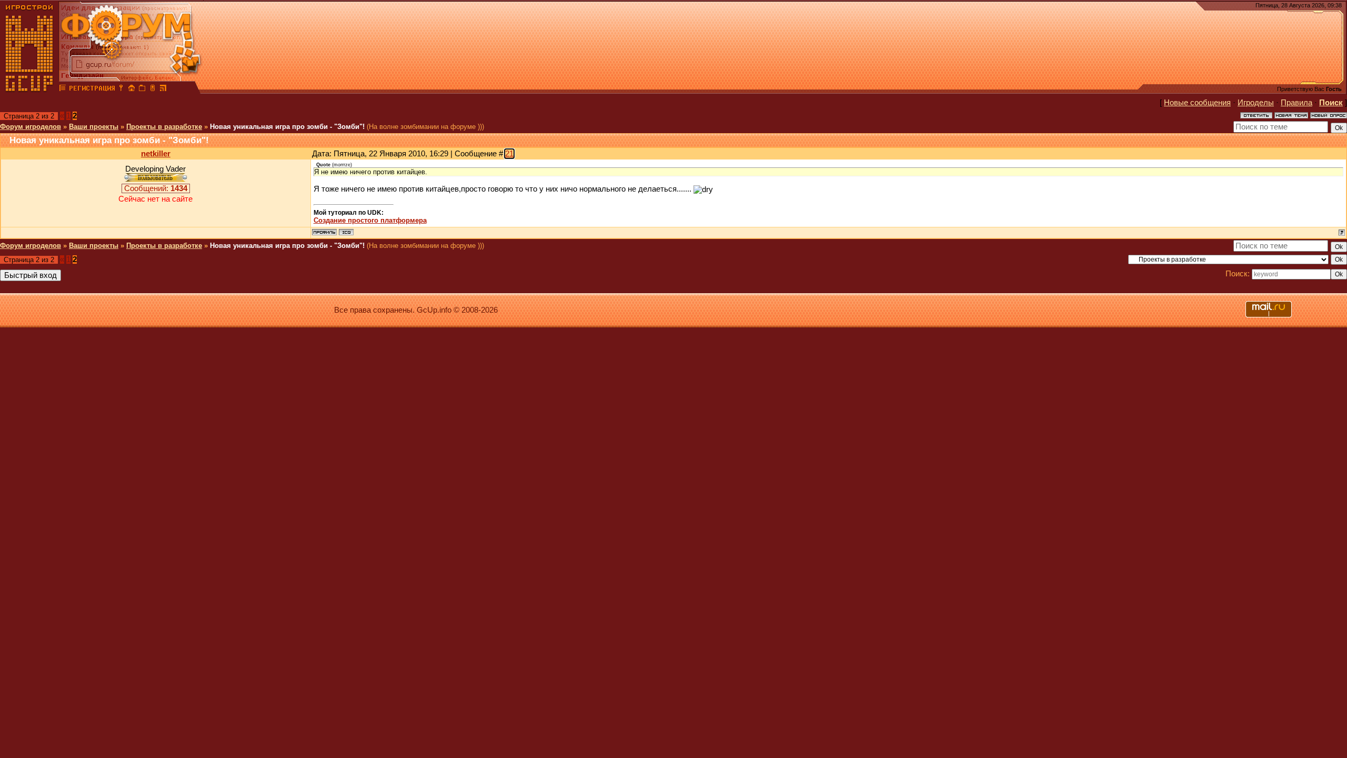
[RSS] (163, 89)
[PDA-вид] (152, 89)
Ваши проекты (93, 127)
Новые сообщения (1197, 102)
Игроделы (1256, 102)
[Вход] (121, 89)
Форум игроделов (30, 127)
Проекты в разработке (164, 127)
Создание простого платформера (370, 220)
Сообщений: (155, 188)
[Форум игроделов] (62, 89)
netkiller (155, 153)
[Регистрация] (92, 89)
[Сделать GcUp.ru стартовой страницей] (131, 89)
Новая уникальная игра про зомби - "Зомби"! (287, 127)
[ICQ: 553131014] (346, 232)
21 (509, 153)
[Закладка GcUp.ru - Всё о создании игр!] (142, 89)
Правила (1296, 102)
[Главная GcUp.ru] (29, 89)
